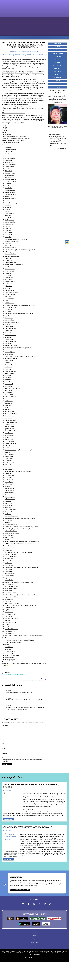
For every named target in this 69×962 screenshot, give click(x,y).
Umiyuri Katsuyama (11, 358)
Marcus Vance (9, 601)
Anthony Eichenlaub (11, 262)
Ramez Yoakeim (9, 633)
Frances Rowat (9, 537)
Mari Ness (8, 467)
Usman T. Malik (9, 426)
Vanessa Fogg (9, 277)
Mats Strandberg (10, 573)
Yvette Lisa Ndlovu (10, 463)
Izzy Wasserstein (10, 610)
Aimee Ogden (9, 482)
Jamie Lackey (9, 386)
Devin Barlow (9, 162)
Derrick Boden (9, 177)
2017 (27, 79)
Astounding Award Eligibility (10, 142)
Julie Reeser (8, 520)
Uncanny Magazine (10, 660)
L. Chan (7, 201)
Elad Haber (8, 311)
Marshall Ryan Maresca (12, 431)
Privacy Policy (34, 939)
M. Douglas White (10, 614)
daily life (57, 59)
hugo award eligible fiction (31, 54)
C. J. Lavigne (8, 392)
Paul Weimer (9, 612)
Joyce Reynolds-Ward (11, 524)
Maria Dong (8, 245)
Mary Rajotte (9, 512)
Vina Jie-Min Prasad (10, 510)
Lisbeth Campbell (10, 192)
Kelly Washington (10, 607)
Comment (5, 725)
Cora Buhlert (8, 188)
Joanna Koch (8, 382)
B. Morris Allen (9, 152)
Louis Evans (8, 267)
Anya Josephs (9, 354)
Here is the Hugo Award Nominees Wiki (14, 140)
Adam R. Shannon (10, 556)
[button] (67, 242)
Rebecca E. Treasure (11, 595)
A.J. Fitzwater (8, 275)
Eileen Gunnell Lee (10, 307)
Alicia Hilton (8, 331)
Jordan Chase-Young (11, 203)
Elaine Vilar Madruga (11, 605)
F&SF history (57, 65)
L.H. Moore (8, 452)
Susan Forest (9, 279)
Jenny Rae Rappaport (11, 516)
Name (4, 743)
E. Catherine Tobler (10, 593)
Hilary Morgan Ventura (12, 603)
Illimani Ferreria (9, 271)
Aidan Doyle (8, 252)
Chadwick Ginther (10, 294)
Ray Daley (8, 230)
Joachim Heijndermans (12, 322)
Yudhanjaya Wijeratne (11, 618)
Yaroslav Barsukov (10, 164)
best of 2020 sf (37, 53)
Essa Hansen (8, 313)
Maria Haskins (9, 318)
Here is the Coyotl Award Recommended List (15, 139)
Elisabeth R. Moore (10, 450)
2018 (31, 79)
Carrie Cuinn (8, 228)
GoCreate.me (42, 957)
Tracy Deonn (8, 239)
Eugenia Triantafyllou (11, 597)
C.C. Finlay (8, 273)
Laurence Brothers (10, 181)
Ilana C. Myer (9, 458)
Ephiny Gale (8, 286)
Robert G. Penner (10, 499)
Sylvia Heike (8, 324)
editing (57, 62)
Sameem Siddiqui (10, 561)
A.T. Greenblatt (9, 301)
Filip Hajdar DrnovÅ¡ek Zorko (13, 635)
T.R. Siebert (8, 563)
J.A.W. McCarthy (9, 435)
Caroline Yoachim (10, 631)
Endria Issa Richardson (12, 527)
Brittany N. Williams (11, 622)
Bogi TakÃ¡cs (8, 578)
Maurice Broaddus (10, 179)
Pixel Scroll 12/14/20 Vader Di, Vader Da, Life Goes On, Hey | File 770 (24, 700)
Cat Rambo (8, 514)
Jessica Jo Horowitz (10, 335)
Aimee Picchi (8, 503)
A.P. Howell (8, 337)
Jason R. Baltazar (10, 158)
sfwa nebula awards (31, 55)
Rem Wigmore (9, 616)
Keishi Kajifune (9, 356)
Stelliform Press (9, 657)
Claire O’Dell (8, 478)
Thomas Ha (8, 309)
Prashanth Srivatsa (10, 567)
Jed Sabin (7, 539)
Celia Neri (8, 465)
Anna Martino (9, 433)
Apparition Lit (9, 647)
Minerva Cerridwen (10, 198)
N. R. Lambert (9, 390)
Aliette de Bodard (10, 235)
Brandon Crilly (9, 224)
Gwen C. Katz (9, 360)
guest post (57, 68)
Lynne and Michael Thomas (13, 642)
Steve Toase (8, 590)
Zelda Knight (8, 375)
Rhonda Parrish (9, 490)
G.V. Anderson (9, 156)
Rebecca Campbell (10, 194)
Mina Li (7, 407)
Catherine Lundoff (10, 420)
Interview (58, 47)
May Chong (8, 211)
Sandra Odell (9, 480)
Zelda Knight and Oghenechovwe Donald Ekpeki (19, 640)
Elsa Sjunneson (9, 565)
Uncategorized (35, 51)
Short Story (5, 131)
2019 (34, 79)
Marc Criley (8, 226)
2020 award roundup (10, 53)
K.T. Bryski (8, 184)
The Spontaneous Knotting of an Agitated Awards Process (22, 74)
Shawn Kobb (8, 380)
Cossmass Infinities (10, 651)
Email (4, 748)
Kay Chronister (9, 213)
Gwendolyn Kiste (10, 373)
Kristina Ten (8, 582)
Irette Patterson (9, 492)
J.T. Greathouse (9, 299)
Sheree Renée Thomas (11, 586)
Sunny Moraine (9, 454)
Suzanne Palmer (10, 488)
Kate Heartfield (9, 320)
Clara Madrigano (10, 424)
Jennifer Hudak (9, 339)
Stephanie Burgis (10, 190)
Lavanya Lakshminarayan (12, 388)
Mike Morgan (9, 456)
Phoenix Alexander (10, 149)
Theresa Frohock (10, 282)
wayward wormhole (57, 78)
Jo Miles (7, 437)
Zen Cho (7, 209)
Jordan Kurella (9, 384)
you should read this (57, 84)
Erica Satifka (8, 550)
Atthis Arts (8, 649)
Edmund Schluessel (11, 554)
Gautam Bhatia (9, 175)
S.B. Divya (8, 243)
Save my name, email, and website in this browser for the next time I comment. (23, 760)
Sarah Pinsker (9, 505)
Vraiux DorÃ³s (9, 250)
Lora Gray (8, 296)
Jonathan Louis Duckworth (13, 256)
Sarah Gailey (8, 284)
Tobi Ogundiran (9, 484)
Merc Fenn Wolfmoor (11, 629)
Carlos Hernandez (10, 328)
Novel (4, 125)
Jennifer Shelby (9, 559)
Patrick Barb (8, 160)
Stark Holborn (9, 333)
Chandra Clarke (9, 218)
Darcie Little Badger (11, 414)
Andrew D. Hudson (10, 341)
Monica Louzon (9, 416)
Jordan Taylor (9, 580)
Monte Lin (8, 409)
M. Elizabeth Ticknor (11, 588)
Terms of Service (38, 951)
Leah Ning (8, 471)
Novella (4, 127)
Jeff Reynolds (9, 522)
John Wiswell (8, 627)
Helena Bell (8, 171)
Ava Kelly (7, 362)
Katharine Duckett (10, 254)
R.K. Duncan (8, 260)
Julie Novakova (9, 475)
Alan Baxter (8, 169)
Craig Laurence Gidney (11, 292)
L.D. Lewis (8, 405)
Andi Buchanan (9, 186)
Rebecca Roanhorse (11, 531)
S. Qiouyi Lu (8, 418)
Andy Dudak (8, 258)
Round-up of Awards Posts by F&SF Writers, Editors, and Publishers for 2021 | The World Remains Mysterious (25, 708)
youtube (57, 87)
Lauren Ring (8, 529)
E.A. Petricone (9, 501)
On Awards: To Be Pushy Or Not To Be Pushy (23, 72)
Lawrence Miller (9, 439)
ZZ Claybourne (9, 220)
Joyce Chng (8, 207)
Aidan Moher (9, 446)
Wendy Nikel (8, 469)
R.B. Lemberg (9, 401)
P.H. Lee (7, 399)
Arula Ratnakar (9, 518)
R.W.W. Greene (9, 303)
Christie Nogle (9, 473)
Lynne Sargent (9, 548)
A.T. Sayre (8, 552)
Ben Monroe (8, 448)
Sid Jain (7, 348)
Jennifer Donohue (10, 247)
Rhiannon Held (9, 326)
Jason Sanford (9, 546)
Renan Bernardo (10, 173)
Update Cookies (34, 942)
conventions (57, 56)
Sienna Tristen (9, 599)
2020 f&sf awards (19, 53)
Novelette (5, 129)
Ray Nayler (8, 461)
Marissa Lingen (9, 412)
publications (57, 71)
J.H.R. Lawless (9, 394)
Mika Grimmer (9, 305)
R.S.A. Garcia (8, 288)
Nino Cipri (8, 215)
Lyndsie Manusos (10, 429)
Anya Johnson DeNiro (11, 241)
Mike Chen (8, 205)
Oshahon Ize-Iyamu (11, 345)
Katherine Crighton (10, 222)
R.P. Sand (7, 544)
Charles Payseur (10, 497)
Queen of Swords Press (12, 655)
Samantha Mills (9, 441)
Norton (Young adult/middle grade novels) (15, 136)
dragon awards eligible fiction (18, 54)
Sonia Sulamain (9, 576)
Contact (34, 935)
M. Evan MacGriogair (11, 422)
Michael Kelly (9, 365)
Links (34, 945)
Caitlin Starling (9, 571)
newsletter (57, 44)
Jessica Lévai (8, 403)
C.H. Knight (8, 377)
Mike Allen (8, 154)
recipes (57, 74)
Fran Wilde (8, 620)
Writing (57, 81)
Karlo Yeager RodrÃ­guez (12, 533)
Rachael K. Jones (10, 352)
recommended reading (21, 55)
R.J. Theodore (9, 584)
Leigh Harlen (8, 316)
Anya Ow (7, 486)
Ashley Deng (8, 237)
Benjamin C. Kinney (11, 371)
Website (4, 753)
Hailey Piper (8, 507)
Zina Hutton (8, 343)
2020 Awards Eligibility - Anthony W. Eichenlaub (19, 692)
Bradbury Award (7, 134)
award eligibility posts (29, 53)
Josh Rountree (9, 535)
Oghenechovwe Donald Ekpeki (14, 264)
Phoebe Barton (9, 166)
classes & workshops (57, 53)
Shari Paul (8, 495)
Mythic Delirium (9, 653)
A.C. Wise (7, 625)
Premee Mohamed (10, 443)
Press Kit (35, 932)
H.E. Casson (8, 196)
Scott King (8, 369)
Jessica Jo (7, 350)
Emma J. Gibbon (9, 290)
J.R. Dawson (8, 233)
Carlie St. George (10, 569)
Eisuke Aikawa (9, 147)
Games (4, 132)
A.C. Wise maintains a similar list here (13, 113)
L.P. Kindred (8, 367)
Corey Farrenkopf (10, 269)
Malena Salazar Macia (11, 541)
